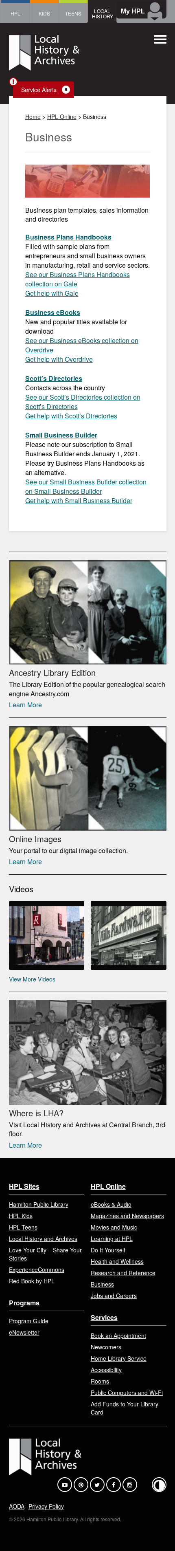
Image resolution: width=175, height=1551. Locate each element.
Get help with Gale (52, 293)
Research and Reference (123, 1273)
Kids (44, 13)
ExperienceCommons (36, 1269)
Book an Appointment (118, 1335)
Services (104, 1317)
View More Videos (32, 979)
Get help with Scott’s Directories (71, 415)
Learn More (25, 704)
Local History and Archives (43, 1238)
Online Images (35, 839)
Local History (102, 13)
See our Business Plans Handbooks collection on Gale (77, 279)
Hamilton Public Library (38, 1204)
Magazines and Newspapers (127, 1216)
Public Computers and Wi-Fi (127, 1392)
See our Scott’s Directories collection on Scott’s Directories (82, 401)
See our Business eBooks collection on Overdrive (81, 345)
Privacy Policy (46, 1506)
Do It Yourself (108, 1250)
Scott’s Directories (53, 378)
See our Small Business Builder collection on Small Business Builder (86, 486)
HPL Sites (24, 1186)
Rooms (100, 1381)
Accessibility (106, 1370)
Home (33, 116)
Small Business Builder (61, 435)
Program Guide (28, 1321)
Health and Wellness (117, 1261)
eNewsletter (24, 1332)
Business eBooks (52, 312)
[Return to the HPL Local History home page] (44, 54)
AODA (16, 1506)
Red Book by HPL (32, 1281)
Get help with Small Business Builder (78, 500)
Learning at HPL (112, 1238)
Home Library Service (119, 1358)
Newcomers (106, 1347)
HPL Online (62, 116)
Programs (24, 1302)
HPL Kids (21, 1216)
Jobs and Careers (114, 1295)
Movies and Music (114, 1227)
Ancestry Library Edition (52, 672)
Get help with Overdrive (59, 359)
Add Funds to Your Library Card (124, 1408)
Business (102, 1284)
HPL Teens (23, 1227)
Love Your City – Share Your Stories (45, 1254)
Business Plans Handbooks (68, 237)
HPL (15, 13)
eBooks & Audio (111, 1204)
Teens (73, 13)
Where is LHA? (36, 1113)
